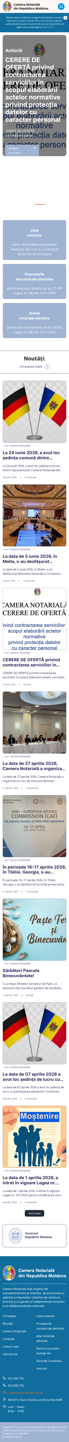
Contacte (9, 1339)
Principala (9, 1316)
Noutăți (8, 1324)
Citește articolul (14, 150)
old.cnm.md (47, 27)
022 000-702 (16, 1386)
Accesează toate (31, 366)
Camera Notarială (14, 1331)
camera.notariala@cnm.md (25, 1393)
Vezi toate (34, 1213)
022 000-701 (16, 1378)
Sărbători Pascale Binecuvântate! (21, 973)
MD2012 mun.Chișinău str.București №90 (35, 1400)
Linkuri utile (11, 1346)
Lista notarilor (45, 1316)
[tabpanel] (34, 95)
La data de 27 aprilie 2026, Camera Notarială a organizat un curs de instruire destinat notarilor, (33, 766)
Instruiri (41, 1368)
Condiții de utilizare (12, 1436)
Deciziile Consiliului (49, 1361)
